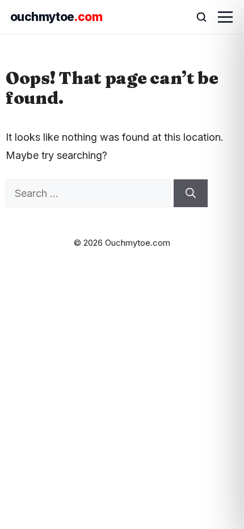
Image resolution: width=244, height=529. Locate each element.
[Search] (191, 193)
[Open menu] (225, 17)
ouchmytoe (56, 17)
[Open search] (196, 17)
